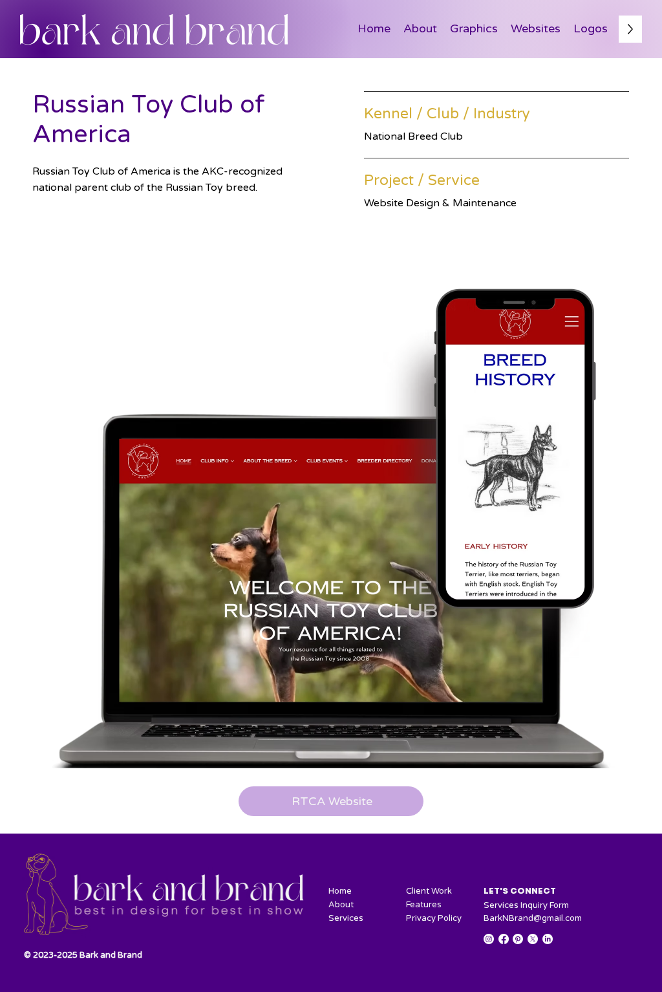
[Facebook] (503, 939)
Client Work (429, 891)
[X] (533, 939)
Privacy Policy (434, 918)
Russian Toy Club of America (148, 119)
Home (340, 891)
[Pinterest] (518, 939)
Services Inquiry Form (526, 905)
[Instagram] (489, 939)
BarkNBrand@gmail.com (533, 918)
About (341, 905)
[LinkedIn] (547, 939)
